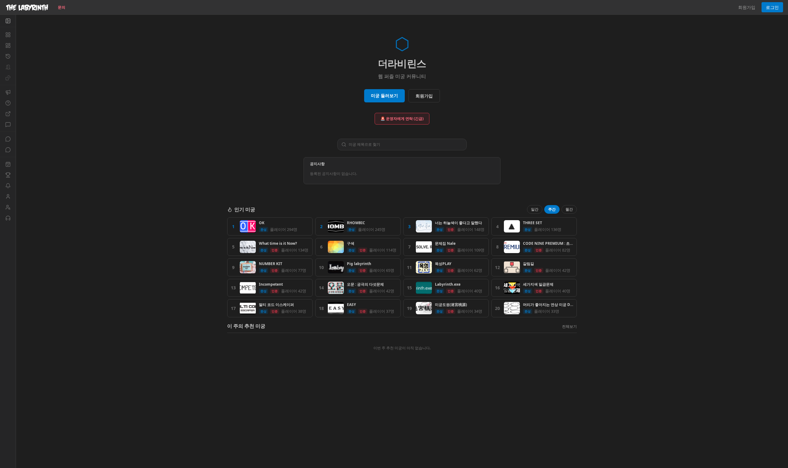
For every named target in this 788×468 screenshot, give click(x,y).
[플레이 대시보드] (8, 45)
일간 (534, 209)
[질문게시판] (8, 103)
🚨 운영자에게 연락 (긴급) (402, 118)
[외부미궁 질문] (8, 114)
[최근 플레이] (8, 56)
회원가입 (746, 7)
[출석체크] (8, 164)
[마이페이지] (8, 196)
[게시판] (8, 124)
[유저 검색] (8, 207)
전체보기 (569, 326)
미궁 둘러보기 (384, 95)
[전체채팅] (8, 139)
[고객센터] (8, 218)
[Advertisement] (402, 423)
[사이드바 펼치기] (7, 21)
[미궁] (8, 35)
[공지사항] (8, 92)
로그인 (772, 7)
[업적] (8, 175)
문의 (61, 7)
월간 (569, 209)
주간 (552, 209)
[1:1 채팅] (8, 150)
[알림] (8, 185)
